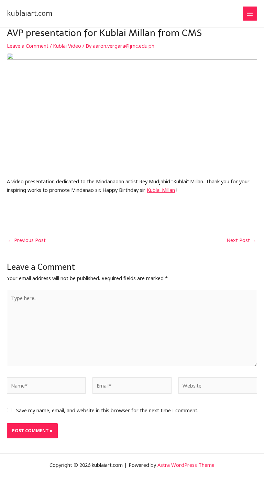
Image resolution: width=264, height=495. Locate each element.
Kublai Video (67, 45)
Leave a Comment (27, 45)
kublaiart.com (29, 13)
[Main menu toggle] (250, 14)
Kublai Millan (161, 189)
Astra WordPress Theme (185, 464)
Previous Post (27, 240)
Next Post (241, 240)
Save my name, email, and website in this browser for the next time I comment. (107, 410)
